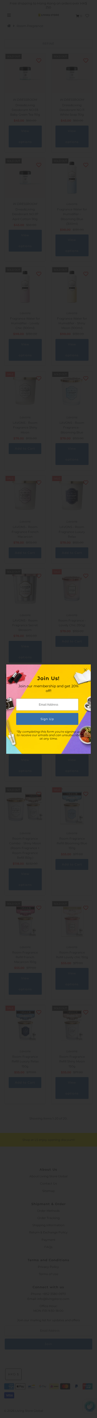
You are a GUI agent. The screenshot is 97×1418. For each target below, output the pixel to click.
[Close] (85, 669)
